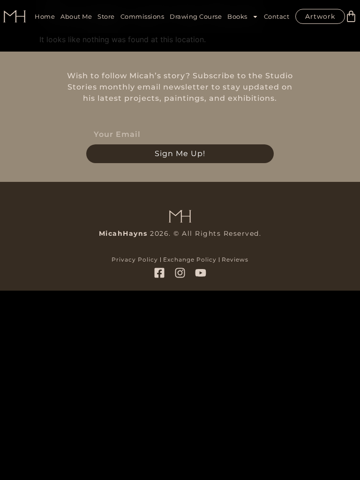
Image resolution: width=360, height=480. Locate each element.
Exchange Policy (190, 259)
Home (45, 16)
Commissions (142, 16)
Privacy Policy (135, 259)
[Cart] (351, 16)
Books (237, 16)
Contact (277, 16)
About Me (76, 16)
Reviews (235, 259)
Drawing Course (196, 16)
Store (106, 16)
